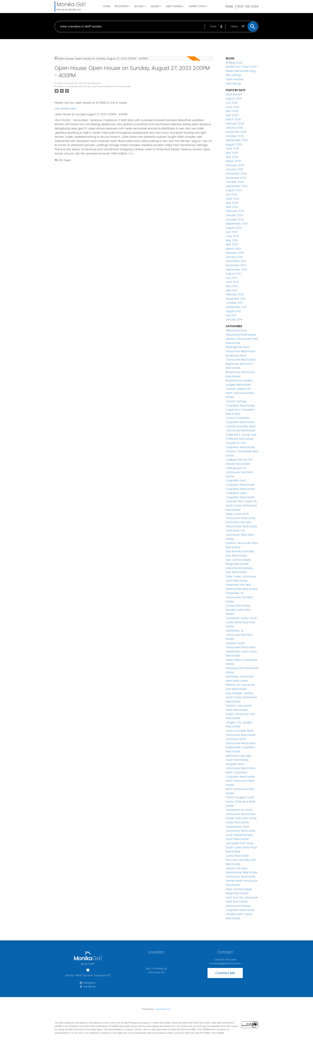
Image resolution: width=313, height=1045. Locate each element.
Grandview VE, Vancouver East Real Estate (239, 635)
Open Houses (234, 79)
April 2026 (232, 115)
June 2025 (232, 148)
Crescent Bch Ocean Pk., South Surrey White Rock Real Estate (241, 505)
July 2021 (231, 315)
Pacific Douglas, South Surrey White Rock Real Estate (240, 801)
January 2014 (234, 319)
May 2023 (232, 240)
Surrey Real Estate (237, 856)
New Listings (233, 75)
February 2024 (235, 211)
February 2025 (235, 165)
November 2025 (236, 132)
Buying (139, 6)
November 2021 (235, 299)
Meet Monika (174, 6)
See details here (65, 108)
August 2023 (234, 228)
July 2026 (231, 103)
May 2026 (232, 111)
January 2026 (234, 128)
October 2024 (235, 182)
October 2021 (234, 303)
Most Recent (234, 94)
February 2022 (235, 294)
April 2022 (232, 290)
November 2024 (236, 178)
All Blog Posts (234, 63)
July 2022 (231, 278)
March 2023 (233, 249)
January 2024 (234, 215)
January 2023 (234, 257)
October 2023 (235, 219)
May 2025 (232, 153)
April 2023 (232, 244)
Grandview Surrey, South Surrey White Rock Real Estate (241, 622)
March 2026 (233, 119)
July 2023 (231, 232)
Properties (121, 6)
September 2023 (236, 223)
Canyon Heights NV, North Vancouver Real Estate (240, 393)
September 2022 (236, 269)
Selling (154, 6)
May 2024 (232, 203)
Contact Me (225, 973)
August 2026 (234, 98)
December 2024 (236, 173)
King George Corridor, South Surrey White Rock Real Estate (241, 697)
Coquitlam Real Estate (240, 489)
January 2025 (234, 169)
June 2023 (232, 236)
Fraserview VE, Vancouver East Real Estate (239, 597)
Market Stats (197, 6)
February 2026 (235, 123)
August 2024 (234, 190)
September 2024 (236, 186)
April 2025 (232, 157)
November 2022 (236, 265)
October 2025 (235, 136)
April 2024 (232, 207)
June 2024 (232, 199)
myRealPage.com (162, 1009)
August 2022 (234, 273)
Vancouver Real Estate (240, 877)
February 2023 (235, 253)
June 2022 (232, 282)
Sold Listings (233, 83)
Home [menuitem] (106, 6)
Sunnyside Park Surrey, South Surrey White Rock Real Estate (98, 86)
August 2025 (234, 144)
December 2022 (236, 261)
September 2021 (236, 307)
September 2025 (236, 140)
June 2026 (232, 107)
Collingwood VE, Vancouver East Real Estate (239, 472)
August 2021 (233, 311)
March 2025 (233, 161)
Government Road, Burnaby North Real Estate (238, 610)
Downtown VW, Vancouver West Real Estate (240, 535)
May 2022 (232, 286)
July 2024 (231, 194)
